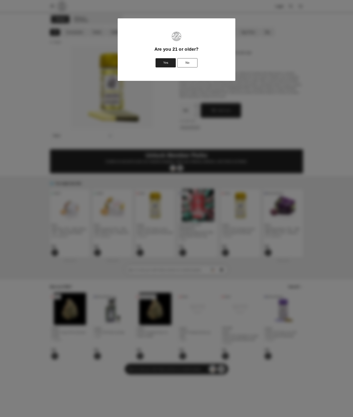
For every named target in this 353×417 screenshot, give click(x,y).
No (187, 62)
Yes (165, 62)
